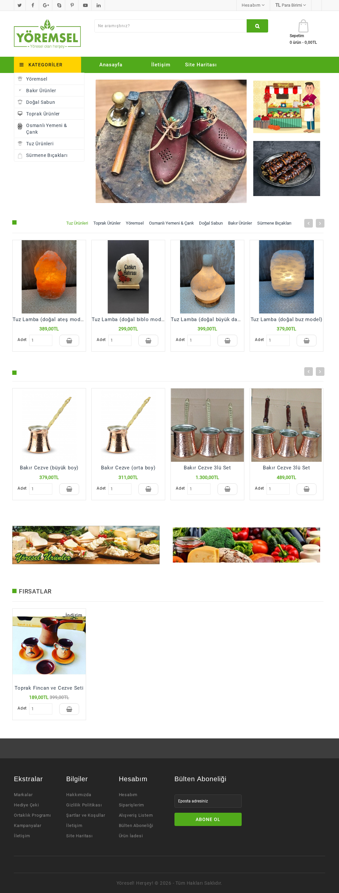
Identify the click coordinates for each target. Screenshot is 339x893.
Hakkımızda (78, 794)
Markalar (23, 794)
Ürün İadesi (131, 835)
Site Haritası (201, 65)
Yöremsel (36, 79)
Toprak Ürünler (43, 113)
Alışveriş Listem (136, 815)
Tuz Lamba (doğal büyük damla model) (218, 319)
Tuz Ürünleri (40, 143)
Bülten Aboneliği (136, 825)
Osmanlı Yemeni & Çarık (46, 129)
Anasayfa (110, 65)
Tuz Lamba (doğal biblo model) (130, 319)
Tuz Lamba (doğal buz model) (287, 319)
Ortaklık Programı (32, 815)
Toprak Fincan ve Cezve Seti (49, 688)
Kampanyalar (27, 825)
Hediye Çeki (26, 804)
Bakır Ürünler (41, 90)
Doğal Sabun (40, 102)
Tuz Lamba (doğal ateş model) (50, 319)
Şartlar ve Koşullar (85, 815)
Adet (22, 339)
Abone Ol (208, 819)
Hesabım (128, 794)
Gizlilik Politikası (84, 804)
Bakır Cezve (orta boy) (128, 468)
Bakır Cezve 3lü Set (207, 468)
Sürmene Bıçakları (47, 155)
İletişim (160, 65)
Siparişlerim (131, 804)
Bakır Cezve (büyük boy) (49, 468)
